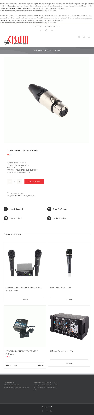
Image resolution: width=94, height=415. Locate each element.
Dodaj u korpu (34, 182)
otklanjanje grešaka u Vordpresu (18, 8)
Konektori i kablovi (21, 196)
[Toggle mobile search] (84, 37)
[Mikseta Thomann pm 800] (69, 326)
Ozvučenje (31, 196)
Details (25, 300)
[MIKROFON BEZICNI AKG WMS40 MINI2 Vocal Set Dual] (25, 263)
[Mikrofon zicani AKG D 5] (69, 263)
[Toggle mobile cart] (79, 37)
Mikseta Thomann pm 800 (62, 351)
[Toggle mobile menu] (89, 37)
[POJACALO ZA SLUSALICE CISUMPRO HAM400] (25, 326)
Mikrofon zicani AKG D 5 (60, 287)
